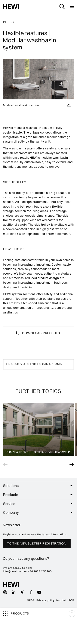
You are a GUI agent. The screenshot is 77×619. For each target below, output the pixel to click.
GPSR (31, 600)
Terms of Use (49, 364)
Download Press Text (42, 333)
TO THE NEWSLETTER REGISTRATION (37, 543)
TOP (71, 600)
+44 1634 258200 (40, 571)
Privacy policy (45, 600)
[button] (6, 465)
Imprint (61, 600)
